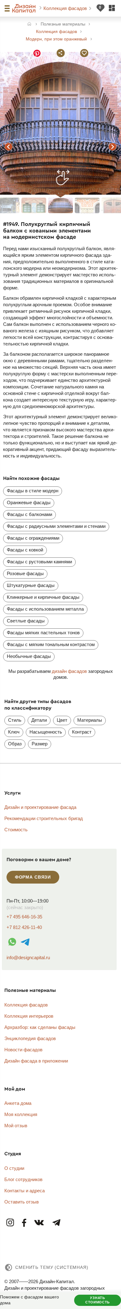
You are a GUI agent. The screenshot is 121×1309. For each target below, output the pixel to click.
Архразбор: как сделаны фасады (39, 1027)
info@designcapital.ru (28, 957)
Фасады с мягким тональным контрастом (51, 644)
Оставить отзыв (21, 1201)
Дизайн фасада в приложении (36, 1060)
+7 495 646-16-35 (24, 916)
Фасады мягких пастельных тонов (43, 632)
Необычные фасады (29, 656)
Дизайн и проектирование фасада (40, 807)
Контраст (82, 731)
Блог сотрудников (23, 1179)
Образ (15, 743)
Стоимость (16, 829)
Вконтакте (39, 1223)
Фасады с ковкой (25, 549)
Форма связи (33, 877)
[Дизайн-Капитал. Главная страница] (25, 8)
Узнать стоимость (97, 1300)
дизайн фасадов (69, 671)
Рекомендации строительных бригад (43, 818)
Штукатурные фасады (31, 585)
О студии (14, 1168)
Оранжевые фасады (29, 502)
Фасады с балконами (29, 514)
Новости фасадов (23, 1049)
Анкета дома (17, 1103)
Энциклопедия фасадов (30, 1038)
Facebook (24, 1223)
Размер (39, 743)
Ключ (14, 731)
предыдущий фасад (8, 146)
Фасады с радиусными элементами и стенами (56, 526)
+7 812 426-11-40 (24, 927)
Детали (39, 720)
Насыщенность (45, 731)
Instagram (10, 1223)
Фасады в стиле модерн (32, 490)
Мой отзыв (15, 1125)
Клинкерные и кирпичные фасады (43, 597)
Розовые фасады (25, 573)
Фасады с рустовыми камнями (39, 561)
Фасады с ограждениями (33, 538)
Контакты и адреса (24, 1190)
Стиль (14, 720)
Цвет (62, 720)
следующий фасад (112, 146)
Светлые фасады (26, 620)
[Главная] (29, 24)
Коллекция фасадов (65, 8)
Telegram (56, 1223)
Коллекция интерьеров (28, 1016)
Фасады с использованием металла (45, 609)
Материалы (89, 720)
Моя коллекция (20, 1114)
